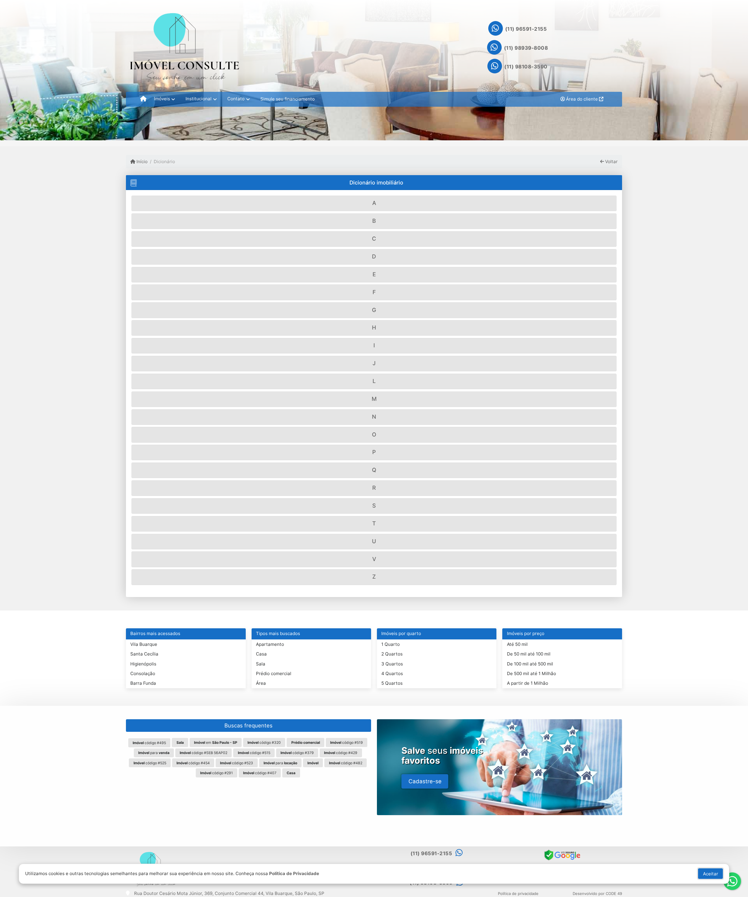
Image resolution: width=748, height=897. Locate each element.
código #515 (254, 753)
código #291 (216, 773)
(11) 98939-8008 (526, 48)
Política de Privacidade (294, 873)
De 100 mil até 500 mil (530, 664)
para (153, 753)
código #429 (340, 753)
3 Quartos (392, 664)
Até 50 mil (517, 644)
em (215, 742)
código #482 (345, 763)
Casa (261, 654)
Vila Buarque (143, 644)
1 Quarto (390, 644)
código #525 (150, 763)
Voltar (611, 161)
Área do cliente (582, 99)
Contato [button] (236, 98)
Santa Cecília (144, 654)
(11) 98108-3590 (526, 67)
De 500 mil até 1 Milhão (531, 673)
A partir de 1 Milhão (527, 683)
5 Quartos (392, 683)
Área (261, 683)
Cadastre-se (424, 781)
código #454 (193, 763)
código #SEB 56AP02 (203, 753)
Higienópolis (143, 664)
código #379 (297, 753)
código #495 (149, 743)
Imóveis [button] (162, 98)
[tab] (374, 203)
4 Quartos (392, 673)
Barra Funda (143, 683)
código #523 (236, 763)
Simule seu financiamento (287, 99)
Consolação (142, 673)
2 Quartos (392, 654)
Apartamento (270, 644)
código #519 (346, 742)
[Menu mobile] (143, 99)
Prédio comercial (273, 673)
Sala (260, 664)
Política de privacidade (518, 893)
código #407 (259, 773)
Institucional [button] (199, 98)
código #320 (264, 742)
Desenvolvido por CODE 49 (597, 893)
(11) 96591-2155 (526, 29)
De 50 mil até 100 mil (528, 654)
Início (141, 161)
